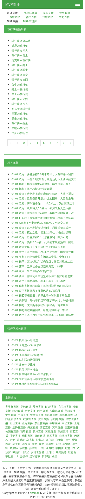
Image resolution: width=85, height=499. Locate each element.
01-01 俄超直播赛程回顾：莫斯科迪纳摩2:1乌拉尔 (41, 286)
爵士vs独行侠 (20, 89)
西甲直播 (14, 17)
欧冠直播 (17, 411)
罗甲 (34, 444)
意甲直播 (64, 13)
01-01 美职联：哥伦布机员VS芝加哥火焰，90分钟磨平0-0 (46, 300)
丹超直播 (32, 427)
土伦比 (50, 452)
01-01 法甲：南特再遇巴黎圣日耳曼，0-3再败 (39, 281)
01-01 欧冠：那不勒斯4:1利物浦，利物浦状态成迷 (41, 228)
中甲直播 (55, 423)
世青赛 (72, 452)
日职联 (46, 456)
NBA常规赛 (30, 21)
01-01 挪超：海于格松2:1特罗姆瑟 (32, 189)
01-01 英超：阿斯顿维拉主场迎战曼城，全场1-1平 (41, 257)
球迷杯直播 (66, 415)
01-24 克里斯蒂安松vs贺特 (27, 355)
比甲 (12, 440)
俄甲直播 (15, 435)
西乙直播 (15, 423)
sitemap (34, 493)
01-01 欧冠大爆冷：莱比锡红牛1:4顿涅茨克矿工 (40, 247)
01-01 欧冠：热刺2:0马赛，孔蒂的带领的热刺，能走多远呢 (47, 242)
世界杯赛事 (30, 13)
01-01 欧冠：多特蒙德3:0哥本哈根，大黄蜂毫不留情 (43, 174)
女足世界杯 (37, 452)
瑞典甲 (50, 444)
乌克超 (30, 440)
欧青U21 (70, 448)
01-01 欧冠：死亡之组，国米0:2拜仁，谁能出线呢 (41, 232)
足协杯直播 (19, 427)
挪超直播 (39, 435)
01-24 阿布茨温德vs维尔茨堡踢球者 (33, 379)
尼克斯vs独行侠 (21, 60)
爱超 (75, 440)
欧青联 (50, 448)
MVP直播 (12, 4)
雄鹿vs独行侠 (20, 45)
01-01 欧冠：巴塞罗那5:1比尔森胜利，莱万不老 (40, 237)
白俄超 (59, 440)
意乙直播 (52, 435)
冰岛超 (26, 444)
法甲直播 (47, 17)
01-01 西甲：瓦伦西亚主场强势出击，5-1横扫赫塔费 (43, 315)
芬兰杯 (33, 448)
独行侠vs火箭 (20, 99)
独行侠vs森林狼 (21, 41)
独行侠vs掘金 (20, 75)
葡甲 (41, 444)
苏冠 (58, 444)
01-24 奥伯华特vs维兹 (25, 369)
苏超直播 (63, 431)
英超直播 (48, 13)
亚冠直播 (27, 423)
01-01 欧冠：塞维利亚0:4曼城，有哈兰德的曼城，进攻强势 (47, 213)
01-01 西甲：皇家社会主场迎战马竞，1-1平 (37, 266)
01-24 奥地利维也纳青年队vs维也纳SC (35, 384)
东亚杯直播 (41, 423)
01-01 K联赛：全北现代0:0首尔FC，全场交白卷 (40, 223)
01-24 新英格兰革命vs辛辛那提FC (32, 374)
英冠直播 (50, 431)
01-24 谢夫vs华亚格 (23, 364)
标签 (54, 456)
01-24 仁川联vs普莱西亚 (26, 359)
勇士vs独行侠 (20, 118)
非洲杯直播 (66, 435)
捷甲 (68, 440)
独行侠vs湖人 (20, 50)
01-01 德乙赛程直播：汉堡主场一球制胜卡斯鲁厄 (41, 295)
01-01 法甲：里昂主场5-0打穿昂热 (32, 271)
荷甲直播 (25, 431)
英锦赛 (67, 444)
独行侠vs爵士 (20, 65)
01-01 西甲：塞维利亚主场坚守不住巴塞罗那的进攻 (42, 276)
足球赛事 (35, 456)
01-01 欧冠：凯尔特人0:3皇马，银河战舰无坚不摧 (41, 208)
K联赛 (16, 452)
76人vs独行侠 (20, 133)
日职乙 (25, 452)
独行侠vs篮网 (20, 79)
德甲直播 (31, 17)
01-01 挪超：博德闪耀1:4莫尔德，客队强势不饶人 (41, 184)
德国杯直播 (12, 431)
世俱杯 (24, 456)
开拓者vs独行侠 (21, 109)
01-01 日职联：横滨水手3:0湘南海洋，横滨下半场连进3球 (46, 218)
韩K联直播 (51, 415)
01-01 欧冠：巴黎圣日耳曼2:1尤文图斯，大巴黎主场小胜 (45, 198)
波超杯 (40, 440)
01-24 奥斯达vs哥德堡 (25, 340)
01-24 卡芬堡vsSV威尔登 (26, 345)
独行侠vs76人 (20, 104)
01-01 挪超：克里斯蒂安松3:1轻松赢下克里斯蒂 (40, 305)
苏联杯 (23, 448)
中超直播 (64, 17)
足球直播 (25, 406)
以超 (8, 444)
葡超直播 (27, 435)
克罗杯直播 (65, 406)
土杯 (41, 448)
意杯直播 (38, 431)
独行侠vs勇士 (20, 55)
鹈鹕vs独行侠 (20, 128)
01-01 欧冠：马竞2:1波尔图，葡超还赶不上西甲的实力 (44, 179)
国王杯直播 (71, 427)
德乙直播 (45, 427)
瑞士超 (16, 444)
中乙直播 (67, 423)
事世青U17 (11, 456)
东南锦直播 (56, 411)
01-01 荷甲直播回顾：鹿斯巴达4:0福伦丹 (36, 290)
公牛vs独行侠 (20, 84)
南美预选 (61, 452)
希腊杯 (14, 448)
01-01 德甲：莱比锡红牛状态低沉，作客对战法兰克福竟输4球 (48, 261)
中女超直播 (37, 415)
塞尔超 (50, 440)
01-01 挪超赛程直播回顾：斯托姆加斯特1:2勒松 (40, 310)
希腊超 (21, 440)
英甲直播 (57, 427)
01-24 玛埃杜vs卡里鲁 (25, 350)
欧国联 (59, 448)
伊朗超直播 (57, 419)
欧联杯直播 (30, 419)
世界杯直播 (12, 406)
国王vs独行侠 (20, 94)
